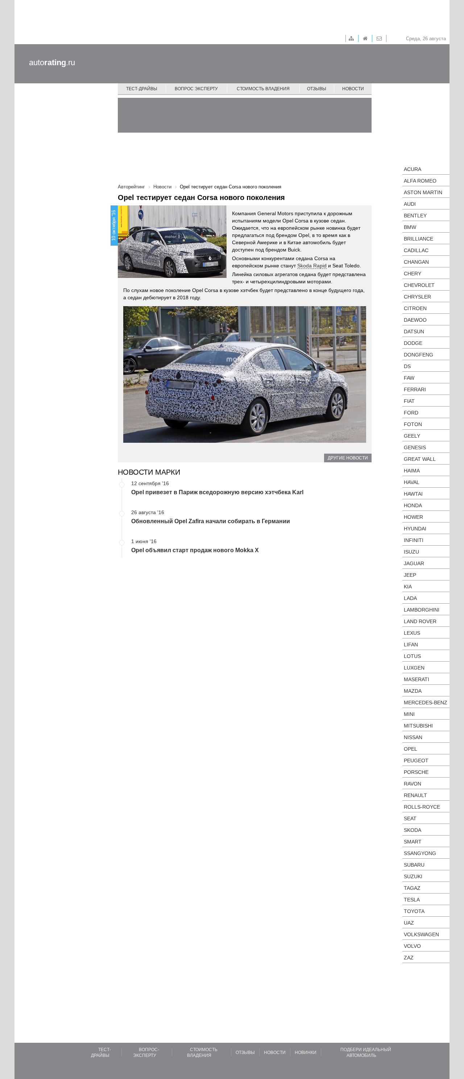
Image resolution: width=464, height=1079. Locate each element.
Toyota (414, 911)
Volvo (412, 946)
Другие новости (348, 458)
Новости (353, 88)
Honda (413, 505)
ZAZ (409, 958)
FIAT (409, 401)
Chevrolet (419, 285)
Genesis (415, 447)
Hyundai (415, 529)
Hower (413, 517)
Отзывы (316, 88)
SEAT (410, 818)
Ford (411, 413)
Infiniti (413, 540)
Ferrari (415, 389)
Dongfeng (418, 355)
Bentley (415, 215)
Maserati (416, 679)
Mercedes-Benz (425, 702)
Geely (412, 436)
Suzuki (413, 876)
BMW (410, 227)
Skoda (412, 830)
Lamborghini (421, 610)
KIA (408, 587)
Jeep (410, 575)
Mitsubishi (418, 726)
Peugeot (416, 760)
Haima (412, 471)
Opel (410, 749)
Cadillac (416, 250)
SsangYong (420, 853)
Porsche (416, 772)
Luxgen (414, 668)
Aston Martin (423, 192)
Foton (413, 424)
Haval (411, 482)
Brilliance (418, 239)
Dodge (413, 343)
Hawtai (413, 494)
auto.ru (52, 62)
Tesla (412, 900)
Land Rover (420, 621)
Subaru (414, 865)
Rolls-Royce (422, 807)
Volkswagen (421, 934)
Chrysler (417, 297)
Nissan (413, 737)
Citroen (415, 308)
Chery (412, 273)
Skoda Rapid (312, 265)
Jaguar (414, 563)
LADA (410, 598)
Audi (410, 204)
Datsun (414, 331)
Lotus (412, 656)
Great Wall (420, 459)
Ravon (412, 784)
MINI (409, 714)
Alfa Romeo (420, 181)
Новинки (305, 1052)
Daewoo (415, 320)
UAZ (409, 923)
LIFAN (411, 644)
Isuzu (411, 552)
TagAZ (412, 888)
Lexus (412, 633)
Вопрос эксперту (196, 88)
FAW (409, 378)
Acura (412, 169)
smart (413, 842)
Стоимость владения (263, 88)
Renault (415, 795)
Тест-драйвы (141, 88)
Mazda (413, 691)
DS (407, 366)
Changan (416, 262)
